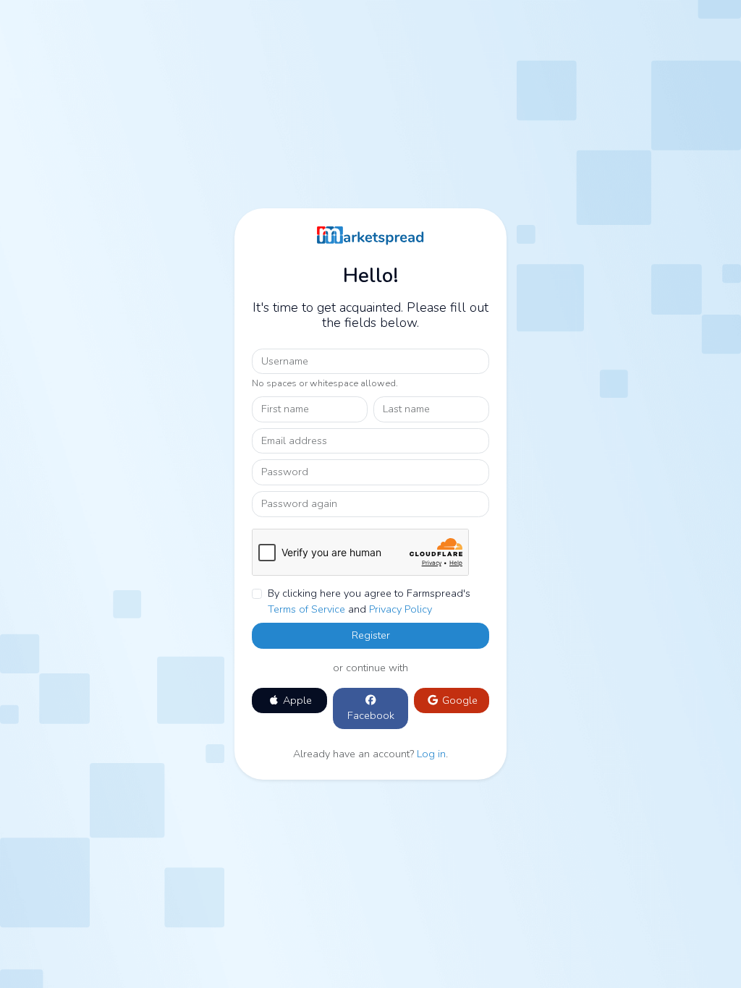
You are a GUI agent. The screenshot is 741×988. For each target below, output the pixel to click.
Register (371, 635)
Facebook (370, 715)
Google (458, 700)
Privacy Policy (400, 609)
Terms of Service (306, 609)
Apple (296, 700)
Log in (431, 753)
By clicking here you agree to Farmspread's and (369, 601)
